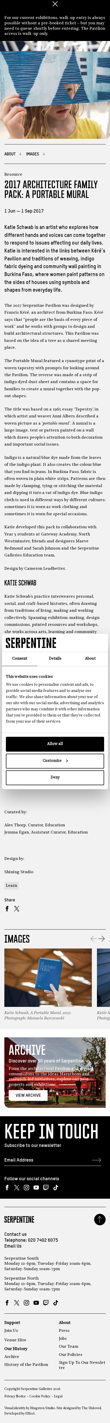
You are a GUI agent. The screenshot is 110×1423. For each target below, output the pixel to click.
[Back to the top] (100, 1219)
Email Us (12, 1246)
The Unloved (91, 1408)
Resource (13, 175)
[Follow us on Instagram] (26, 1187)
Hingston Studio (42, 1408)
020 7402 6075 (43, 1240)
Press (64, 1331)
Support (12, 1323)
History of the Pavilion (26, 1365)
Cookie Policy (39, 1396)
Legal (58, 1396)
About (65, 1323)
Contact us (15, 1234)
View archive (28, 1095)
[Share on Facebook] (7, 908)
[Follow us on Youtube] (36, 1187)
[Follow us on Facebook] (7, 1187)
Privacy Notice (15, 1396)
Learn (11, 886)
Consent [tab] (19, 659)
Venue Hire (15, 1340)
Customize (52, 761)
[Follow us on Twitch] (46, 1187)
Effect (30, 1413)
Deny (55, 777)
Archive (11, 1357)
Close (55, 4)
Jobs (63, 1339)
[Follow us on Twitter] (16, 1187)
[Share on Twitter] (16, 908)
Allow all (55, 744)
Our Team (68, 1347)
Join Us (11, 1331)
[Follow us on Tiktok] (55, 1187)
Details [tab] (55, 659)
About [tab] (90, 659)
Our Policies (70, 1355)
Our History (15, 1349)
